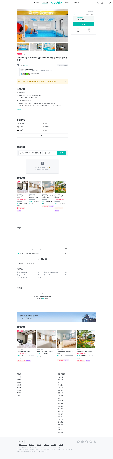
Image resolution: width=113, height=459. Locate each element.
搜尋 (61, 153)
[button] (42, 81)
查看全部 (42, 135)
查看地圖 (44, 259)
